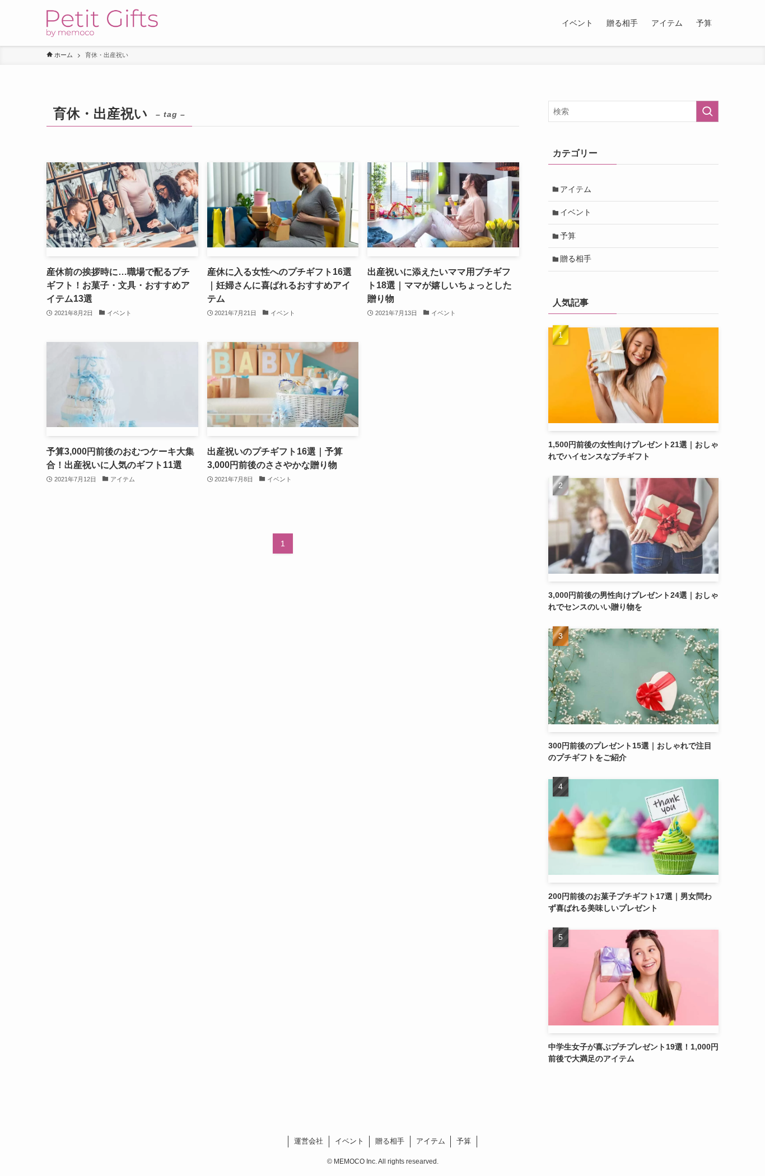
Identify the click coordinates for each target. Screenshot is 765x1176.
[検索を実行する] (707, 111)
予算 (568, 235)
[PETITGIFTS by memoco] (102, 23)
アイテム (575, 189)
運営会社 (308, 1141)
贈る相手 (575, 258)
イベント (575, 212)
